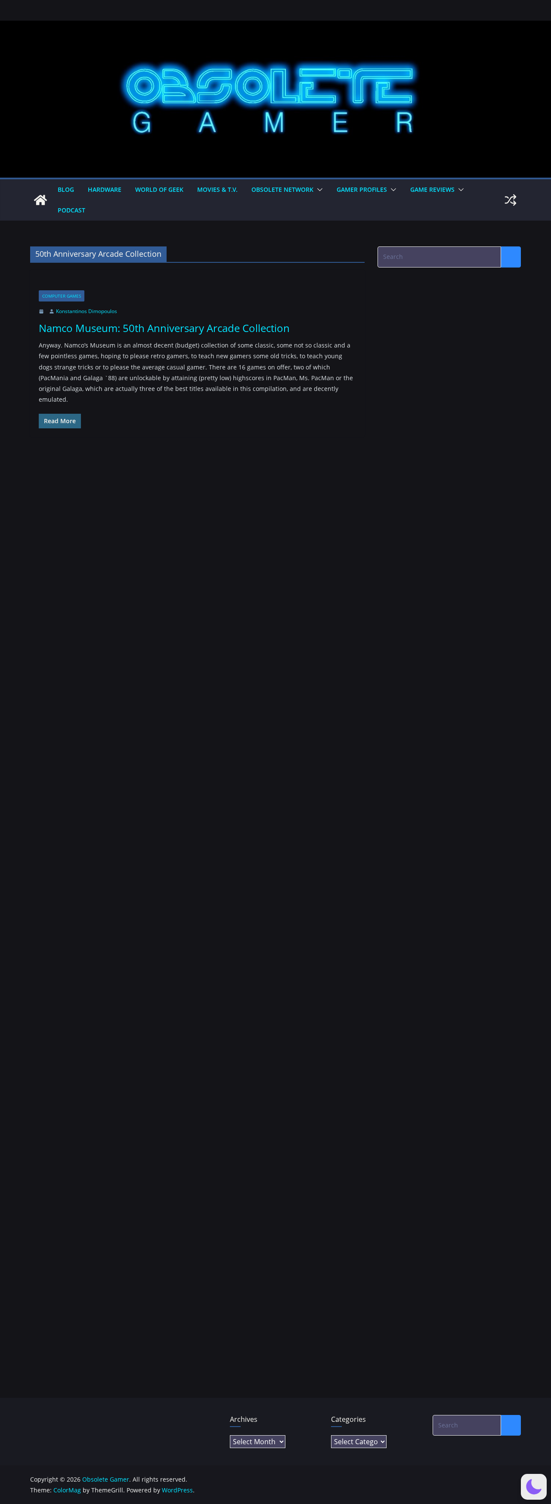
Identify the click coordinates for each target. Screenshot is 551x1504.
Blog (66, 189)
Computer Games (61, 296)
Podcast (71, 210)
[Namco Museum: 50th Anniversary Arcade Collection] (197, 284)
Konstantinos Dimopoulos (86, 311)
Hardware (104, 189)
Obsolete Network (282, 189)
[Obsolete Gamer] (40, 200)
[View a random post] (510, 200)
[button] (318, 190)
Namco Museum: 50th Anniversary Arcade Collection (164, 328)
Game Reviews (432, 189)
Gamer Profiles (362, 189)
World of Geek (159, 189)
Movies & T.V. (217, 189)
